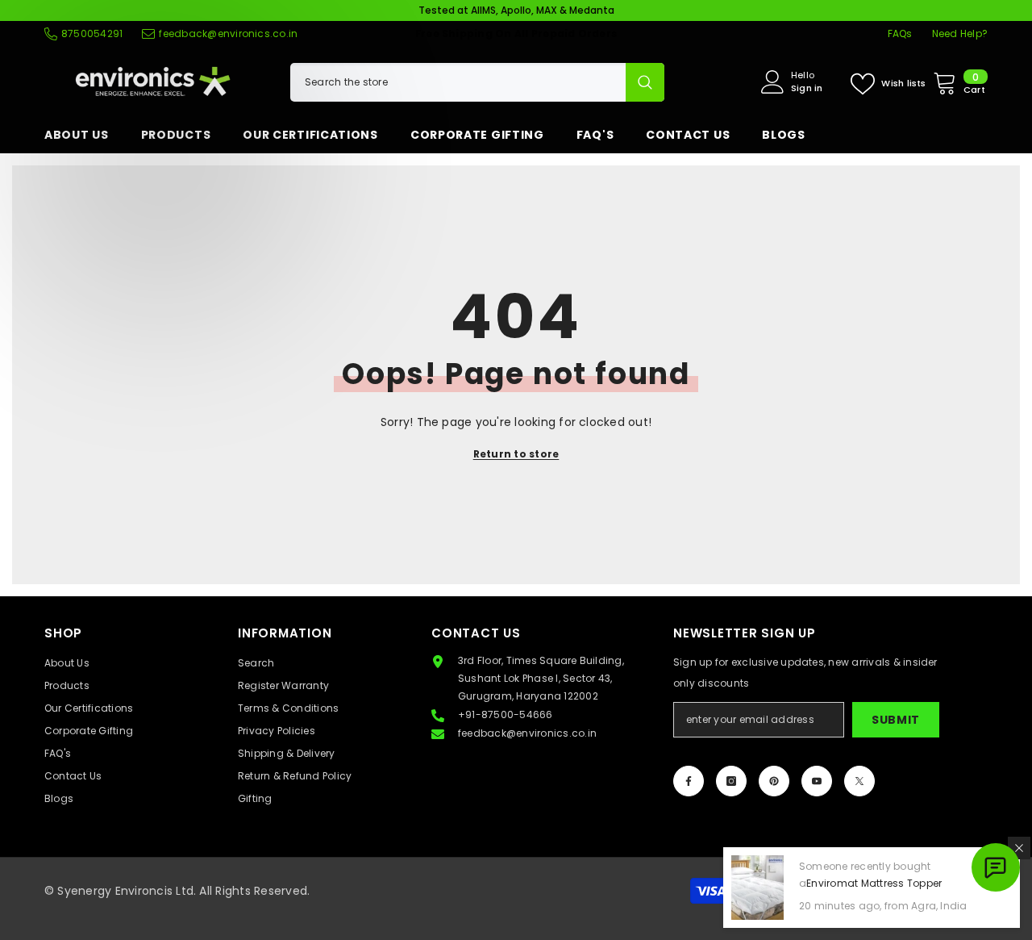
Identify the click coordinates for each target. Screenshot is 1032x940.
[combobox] (458, 82)
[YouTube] (816, 781)
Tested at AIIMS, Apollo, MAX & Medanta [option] (516, 10)
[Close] (1019, 848)
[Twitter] (859, 781)
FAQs (900, 33)
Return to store (516, 454)
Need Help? (960, 33)
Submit (896, 720)
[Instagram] (731, 781)
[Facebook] (688, 781)
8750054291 (92, 33)
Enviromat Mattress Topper (874, 883)
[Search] (477, 82)
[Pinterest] (774, 781)
